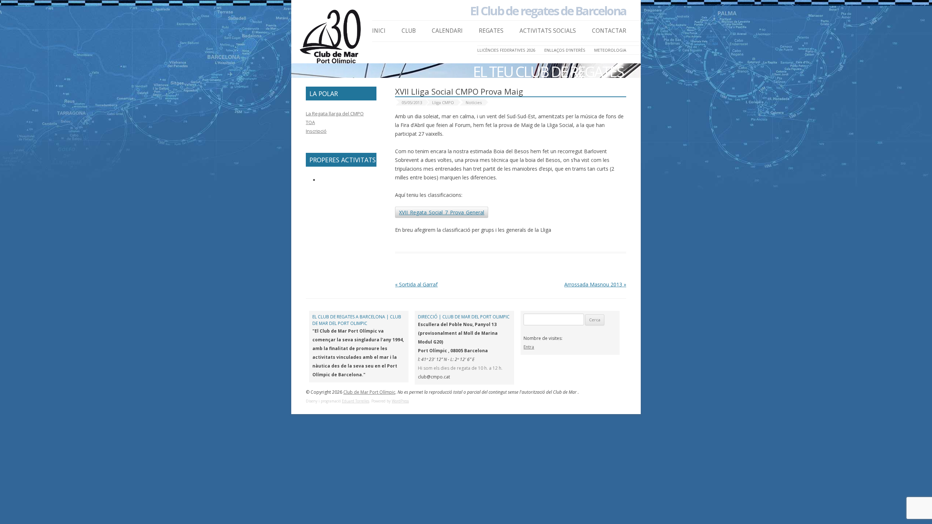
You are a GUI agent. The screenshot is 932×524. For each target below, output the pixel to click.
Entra (529, 347)
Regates (491, 31)
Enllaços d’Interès (564, 50)
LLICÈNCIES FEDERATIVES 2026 (506, 50)
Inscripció (316, 131)
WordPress (400, 401)
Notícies (474, 102)
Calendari (447, 31)
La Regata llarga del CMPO (335, 113)
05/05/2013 (412, 102)
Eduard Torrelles (355, 401)
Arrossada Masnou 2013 (595, 284)
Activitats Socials (548, 31)
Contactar (609, 31)
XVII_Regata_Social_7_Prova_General (441, 212)
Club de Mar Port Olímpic (369, 392)
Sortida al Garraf (416, 284)
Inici (379, 31)
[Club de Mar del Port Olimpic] (331, 38)
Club (409, 31)
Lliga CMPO (443, 102)
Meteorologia (610, 50)
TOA (310, 122)
